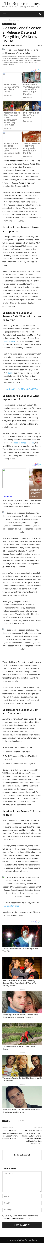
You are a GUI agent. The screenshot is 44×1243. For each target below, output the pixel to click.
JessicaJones (9, 341)
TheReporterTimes (10, 906)
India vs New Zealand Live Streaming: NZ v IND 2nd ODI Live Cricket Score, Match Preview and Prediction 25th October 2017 (32, 1137)
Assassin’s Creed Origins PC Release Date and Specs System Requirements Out (12, 1135)
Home (4, 20)
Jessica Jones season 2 (24, 443)
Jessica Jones (13, 1121)
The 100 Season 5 (26, 388)
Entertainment (14, 20)
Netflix (10, 373)
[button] (4, 14)
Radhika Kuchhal (8, 45)
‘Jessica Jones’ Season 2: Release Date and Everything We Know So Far (21, 34)
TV (15, 24)
